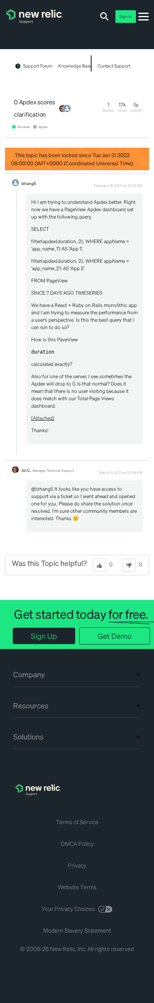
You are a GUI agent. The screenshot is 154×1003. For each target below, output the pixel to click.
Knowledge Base (75, 66)
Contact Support (114, 66)
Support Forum (38, 66)
